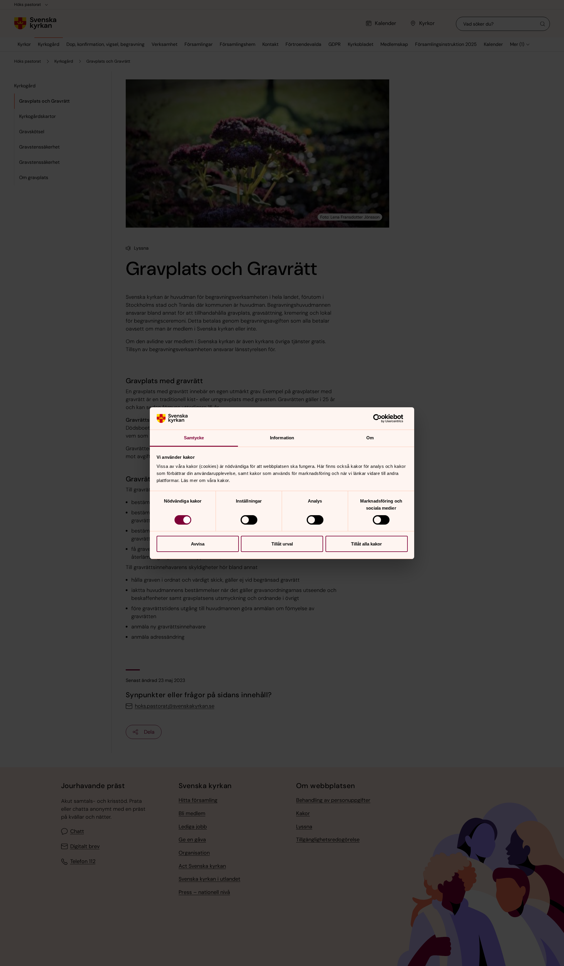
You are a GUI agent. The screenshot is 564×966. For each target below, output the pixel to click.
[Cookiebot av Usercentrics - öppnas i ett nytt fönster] (382, 418)
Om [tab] (370, 437)
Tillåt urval (282, 543)
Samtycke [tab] (194, 437)
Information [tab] (282, 437)
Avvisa (197, 543)
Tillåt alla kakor (366, 543)
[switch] (249, 520)
